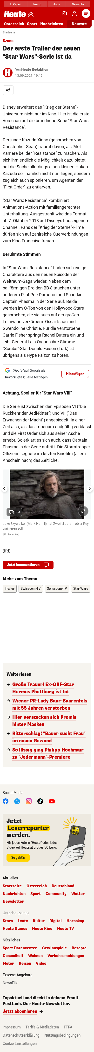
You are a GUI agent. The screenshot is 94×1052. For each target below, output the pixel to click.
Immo (37, 4)
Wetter (78, 893)
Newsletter (13, 901)
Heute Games (15, 928)
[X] (17, 800)
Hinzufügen (75, 374)
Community (56, 893)
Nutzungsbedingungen (62, 1035)
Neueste (79, 23)
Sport (32, 23)
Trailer (9, 588)
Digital (55, 921)
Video (41, 963)
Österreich (14, 23)
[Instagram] (29, 800)
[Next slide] (90, 489)
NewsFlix (78, 4)
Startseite (9, 32)
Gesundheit (13, 955)
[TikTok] (40, 800)
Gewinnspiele (54, 948)
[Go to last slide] (4, 489)
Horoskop (75, 921)
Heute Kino (42, 928)
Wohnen (35, 955)
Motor (8, 963)
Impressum (12, 1027)
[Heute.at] (15, 14)
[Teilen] (8, 90)
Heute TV (65, 928)
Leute (23, 921)
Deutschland (63, 886)
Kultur (39, 921)
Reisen (25, 963)
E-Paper (15, 4)
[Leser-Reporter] (64, 13)
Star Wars (80, 588)
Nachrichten (14, 893)
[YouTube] (52, 800)
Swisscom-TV (31, 588)
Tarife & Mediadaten (42, 1027)
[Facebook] (5, 800)
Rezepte (79, 948)
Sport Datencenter (20, 948)
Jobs (56, 4)
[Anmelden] (74, 13)
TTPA (68, 1027)
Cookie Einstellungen (20, 1043)
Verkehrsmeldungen (65, 955)
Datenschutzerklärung (21, 1035)
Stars (8, 921)
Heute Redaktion (34, 69)
